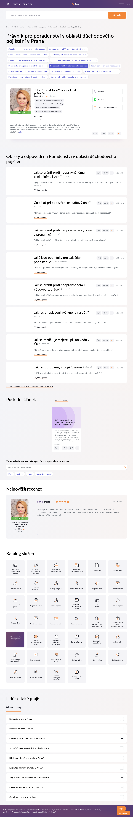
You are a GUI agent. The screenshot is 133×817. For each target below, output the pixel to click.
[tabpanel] (66, 517)
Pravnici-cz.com (21, 4)
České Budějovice (44, 474)
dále (20, 132)
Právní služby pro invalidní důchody (66, 71)
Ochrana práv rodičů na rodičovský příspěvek (67, 49)
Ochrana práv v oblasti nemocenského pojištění (27, 55)
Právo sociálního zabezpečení (37, 27)
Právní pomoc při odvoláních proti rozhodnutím (27, 71)
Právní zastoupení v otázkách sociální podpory (27, 77)
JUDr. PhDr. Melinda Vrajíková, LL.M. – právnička (56, 91)
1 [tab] (37, 534)
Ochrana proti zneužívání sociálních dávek (69, 55)
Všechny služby (19, 27)
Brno (10, 474)
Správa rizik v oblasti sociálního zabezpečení (69, 77)
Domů (8, 27)
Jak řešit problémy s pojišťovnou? (58, 367)
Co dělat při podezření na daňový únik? (62, 203)
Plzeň (30, 474)
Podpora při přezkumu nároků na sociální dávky (27, 60)
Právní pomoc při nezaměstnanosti (105, 66)
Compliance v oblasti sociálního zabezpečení (26, 49)
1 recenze (53, 96)
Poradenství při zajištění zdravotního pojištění (27, 66)
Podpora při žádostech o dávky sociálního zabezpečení (74, 60)
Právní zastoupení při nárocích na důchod (102, 71)
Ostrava (20, 474)
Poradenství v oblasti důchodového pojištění (68, 66)
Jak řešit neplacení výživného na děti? (61, 312)
